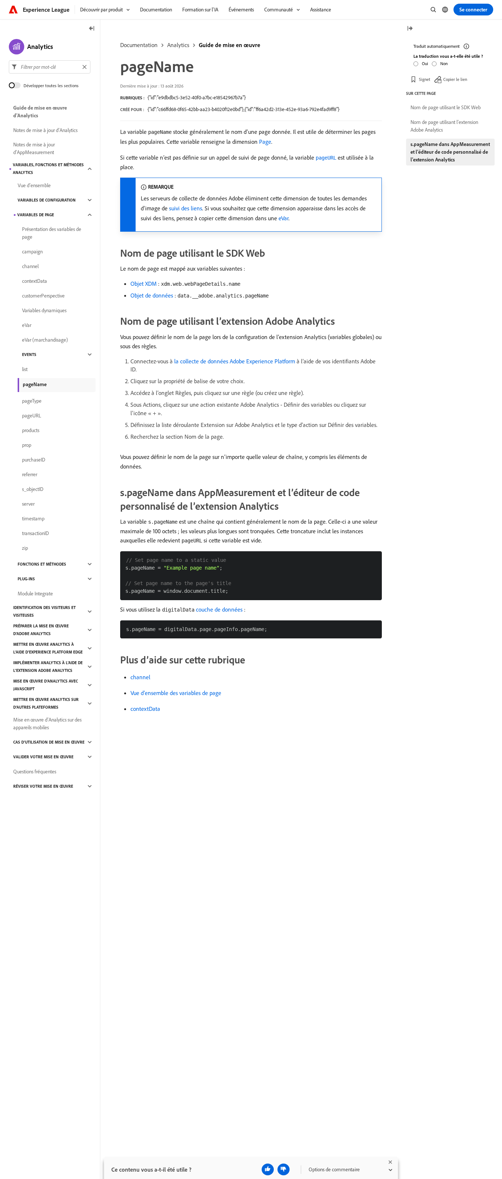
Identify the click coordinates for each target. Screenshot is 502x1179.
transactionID (35, 533)
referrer (29, 474)
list (25, 369)
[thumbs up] (268, 1169)
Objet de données (151, 295)
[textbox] (49, 67)
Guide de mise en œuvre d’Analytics (40, 111)
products (30, 430)
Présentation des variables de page (51, 233)
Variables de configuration (47, 200)
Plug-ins (26, 578)
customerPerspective (43, 295)
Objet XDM (143, 283)
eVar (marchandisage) (45, 339)
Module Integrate (35, 593)
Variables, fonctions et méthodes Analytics (48, 168)
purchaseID (33, 459)
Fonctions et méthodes (42, 564)
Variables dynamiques (44, 310)
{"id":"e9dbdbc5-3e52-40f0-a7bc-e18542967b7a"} (196, 97)
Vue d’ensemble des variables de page (175, 693)
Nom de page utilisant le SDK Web (445, 107)
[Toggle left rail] (92, 29)
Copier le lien (455, 79)
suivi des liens (185, 208)
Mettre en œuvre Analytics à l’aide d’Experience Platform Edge (48, 648)
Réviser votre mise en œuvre (43, 786)
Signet (424, 79)
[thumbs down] (283, 1169)
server (28, 504)
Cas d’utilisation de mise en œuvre (49, 742)
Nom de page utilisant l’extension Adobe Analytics (444, 126)
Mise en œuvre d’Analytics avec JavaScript (45, 684)
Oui (425, 63)
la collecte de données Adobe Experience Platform (234, 361)
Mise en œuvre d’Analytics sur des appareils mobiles (47, 723)
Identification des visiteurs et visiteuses (44, 611)
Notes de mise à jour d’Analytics (45, 130)
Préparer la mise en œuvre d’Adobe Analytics (41, 629)
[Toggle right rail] (410, 29)
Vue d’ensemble (34, 185)
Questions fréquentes (34, 771)
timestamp (33, 518)
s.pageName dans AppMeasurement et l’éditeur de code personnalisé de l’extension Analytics (450, 152)
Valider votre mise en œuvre (43, 756)
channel (140, 677)
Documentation (139, 45)
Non (444, 63)
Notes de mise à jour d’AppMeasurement (34, 148)
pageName (35, 384)
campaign (32, 251)
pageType (32, 401)
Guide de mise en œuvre (229, 45)
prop (26, 445)
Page (265, 141)
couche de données (219, 609)
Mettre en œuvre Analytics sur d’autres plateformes (46, 703)
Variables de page (35, 214)
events (29, 354)
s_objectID (32, 489)
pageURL (31, 415)
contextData (145, 708)
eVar (283, 218)
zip (25, 548)
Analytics (178, 45)
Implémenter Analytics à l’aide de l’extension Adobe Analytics (48, 666)
